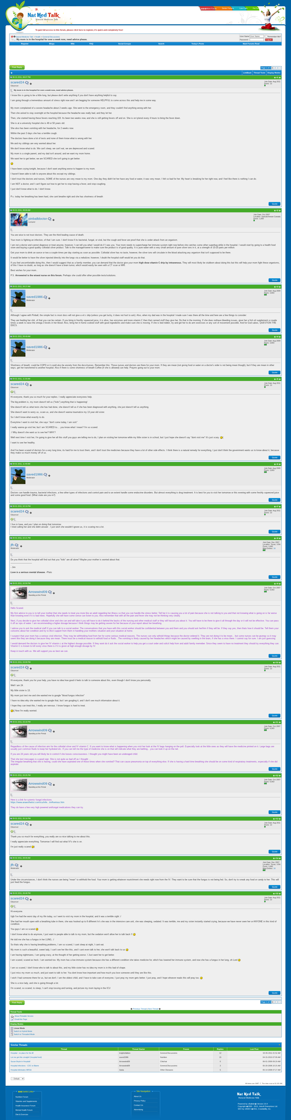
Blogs (51, 44)
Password (244, 40)
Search (161, 44)
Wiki (72, 44)
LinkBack (247, 73)
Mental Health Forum (24, 1110)
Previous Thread (140, 1009)
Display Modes (273, 73)
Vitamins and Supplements (26, 1101)
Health (37, 37)
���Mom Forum (209, 9)
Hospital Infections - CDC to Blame (25, 1066)
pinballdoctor (37, 218)
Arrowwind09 (37, 592)
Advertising (138, 1110)
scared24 (17, 82)
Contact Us (138, 1105)
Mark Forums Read (251, 44)
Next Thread (153, 1009)
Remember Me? (274, 37)
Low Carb (243, 8)
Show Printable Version (24, 1016)
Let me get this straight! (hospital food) (26, 1057)
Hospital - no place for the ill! (22, 1053)
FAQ (91, 44)
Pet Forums (257, 8)
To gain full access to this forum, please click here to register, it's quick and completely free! (79, 30)
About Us (137, 1096)
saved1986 (34, 297)
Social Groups (124, 44)
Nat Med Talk (17, 16)
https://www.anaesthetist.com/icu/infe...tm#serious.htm (37, 802)
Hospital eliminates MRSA (21, 1070)
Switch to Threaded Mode (24, 1034)
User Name (244, 36)
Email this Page (21, 1019)
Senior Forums (228, 8)
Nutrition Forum (21, 1097)
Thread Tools (259, 73)
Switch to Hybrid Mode (23, 1031)
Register (24, 44)
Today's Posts (197, 44)
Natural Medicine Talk (24, 37)
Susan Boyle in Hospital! (20, 1061)
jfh (12, 545)
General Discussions (51, 37)
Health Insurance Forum (25, 1106)
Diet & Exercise (21, 1114)
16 (274, 548)
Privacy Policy (140, 1101)
